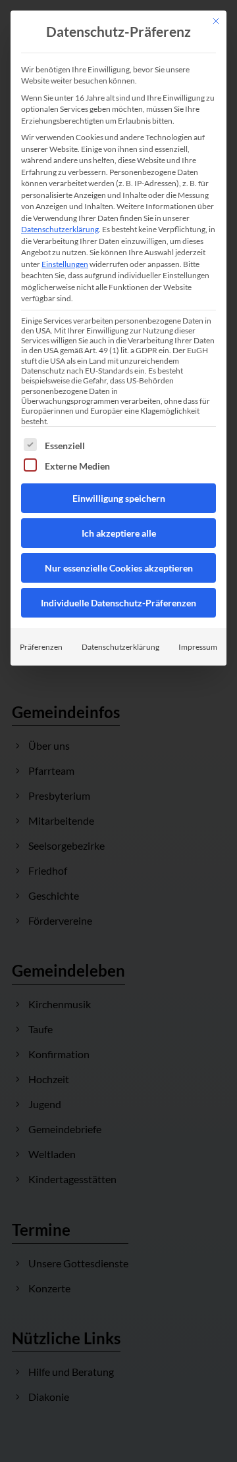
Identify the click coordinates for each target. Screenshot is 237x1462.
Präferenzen (41, 647)
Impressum (197, 647)
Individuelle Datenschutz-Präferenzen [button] (118, 602)
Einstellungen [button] (64, 264)
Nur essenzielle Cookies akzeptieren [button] (119, 567)
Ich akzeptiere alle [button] (119, 533)
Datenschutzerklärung (60, 229)
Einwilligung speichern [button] (118, 498)
